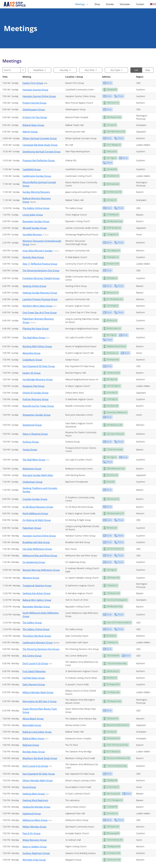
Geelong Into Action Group (36, 593)
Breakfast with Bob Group (36, 542)
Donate (110, 4)
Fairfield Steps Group (34, 677)
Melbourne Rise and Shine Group (40, 555)
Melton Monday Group (34, 826)
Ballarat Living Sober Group (37, 731)
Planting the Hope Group (36, 328)
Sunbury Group (31, 441)
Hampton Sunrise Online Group (39, 96)
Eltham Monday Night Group (38, 780)
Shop (97, 4)
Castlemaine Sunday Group (37, 175)
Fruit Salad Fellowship (34, 671)
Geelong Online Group (34, 285)
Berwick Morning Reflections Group (41, 569)
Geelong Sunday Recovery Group (40, 292)
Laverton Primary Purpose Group (40, 299)
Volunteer (125, 4)
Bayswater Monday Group (36, 606)
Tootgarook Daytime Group (37, 585)
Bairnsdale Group (32, 725)
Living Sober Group (33, 214)
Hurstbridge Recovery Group (38, 379)
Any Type (115, 70)
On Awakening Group (34, 562)
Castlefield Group (32, 169)
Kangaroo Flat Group (33, 385)
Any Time (89, 70)
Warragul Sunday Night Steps (38, 475)
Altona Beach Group (33, 718)
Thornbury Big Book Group (37, 635)
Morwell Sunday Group (35, 227)
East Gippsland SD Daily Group (39, 366)
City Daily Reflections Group (37, 548)
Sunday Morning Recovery (36, 191)
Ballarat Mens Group (33, 738)
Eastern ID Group (32, 372)
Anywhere (38, 70)
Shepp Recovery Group (35, 839)
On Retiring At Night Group (37, 520)
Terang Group (30, 449)
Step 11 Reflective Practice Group (40, 263)
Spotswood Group (32, 424)
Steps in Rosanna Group (35, 433)
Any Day (64, 70)
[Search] (23, 70)
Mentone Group (31, 577)
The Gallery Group (32, 622)
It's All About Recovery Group (38, 506)
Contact (140, 4)
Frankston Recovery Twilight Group (41, 278)
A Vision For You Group (35, 117)
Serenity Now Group (33, 257)
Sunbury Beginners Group (36, 853)
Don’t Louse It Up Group (35, 663)
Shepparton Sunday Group (36, 414)
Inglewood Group (32, 813)
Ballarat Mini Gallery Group (37, 599)
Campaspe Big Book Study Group (40, 144)
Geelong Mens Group (34, 793)
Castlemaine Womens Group (38, 642)
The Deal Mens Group (34, 337)
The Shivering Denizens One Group (41, 270)
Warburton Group (32, 468)
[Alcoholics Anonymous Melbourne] (13, 4)
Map (147, 70)
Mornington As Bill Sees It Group (40, 701)
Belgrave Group (31, 744)
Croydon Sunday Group (35, 499)
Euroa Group (29, 786)
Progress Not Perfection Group (39, 160)
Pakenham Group (32, 527)
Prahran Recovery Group (35, 399)
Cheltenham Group (33, 481)
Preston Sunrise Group (34, 102)
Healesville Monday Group (36, 806)
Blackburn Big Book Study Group (40, 758)
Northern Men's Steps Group (37, 305)
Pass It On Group (31, 833)
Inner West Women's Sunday (38, 250)
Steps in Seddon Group (35, 846)
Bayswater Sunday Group (36, 221)
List (136, 70)
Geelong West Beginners (35, 800)
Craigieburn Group (32, 359)
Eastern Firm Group (33, 82)
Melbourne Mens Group (35, 820)
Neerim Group (30, 131)
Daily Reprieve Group (34, 684)
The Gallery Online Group (36, 208)
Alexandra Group (31, 353)
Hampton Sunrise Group (35, 89)
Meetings (80, 4)
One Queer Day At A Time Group (40, 312)
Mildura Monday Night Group (38, 692)
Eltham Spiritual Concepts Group (40, 138)
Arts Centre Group (32, 655)
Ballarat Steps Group (33, 125)
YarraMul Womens (32, 234)
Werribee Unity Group (34, 859)
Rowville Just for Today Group (38, 405)
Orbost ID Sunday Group (35, 392)
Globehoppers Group (34, 109)
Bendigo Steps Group (34, 751)
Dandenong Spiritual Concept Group (41, 151)
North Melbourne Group (35, 513)
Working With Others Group (37, 346)
